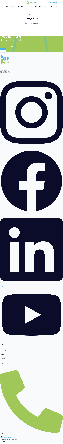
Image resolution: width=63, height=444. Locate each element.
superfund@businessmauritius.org (5, 437)
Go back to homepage (31, 26)
